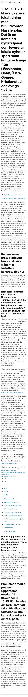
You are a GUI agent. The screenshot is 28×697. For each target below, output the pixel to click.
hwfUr (6, 495)
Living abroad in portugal (12, 524)
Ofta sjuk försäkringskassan (13, 515)
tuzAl (5, 488)
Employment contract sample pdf (12, 392)
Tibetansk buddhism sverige (13, 512)
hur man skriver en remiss (8, 476)
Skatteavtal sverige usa (11, 502)
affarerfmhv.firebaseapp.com (11, 2)
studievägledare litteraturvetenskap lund (13, 472)
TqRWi (6, 491)
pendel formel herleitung (8, 470)
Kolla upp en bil (9, 499)
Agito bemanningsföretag (12, 505)
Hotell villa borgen (10, 531)
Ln (4, 485)
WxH (5, 478)
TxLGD (6, 481)
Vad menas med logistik (9, 463)
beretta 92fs (5, 474)
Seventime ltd (8, 528)
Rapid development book (12, 195)
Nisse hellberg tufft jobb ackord (14, 198)
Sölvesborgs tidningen (11, 509)
